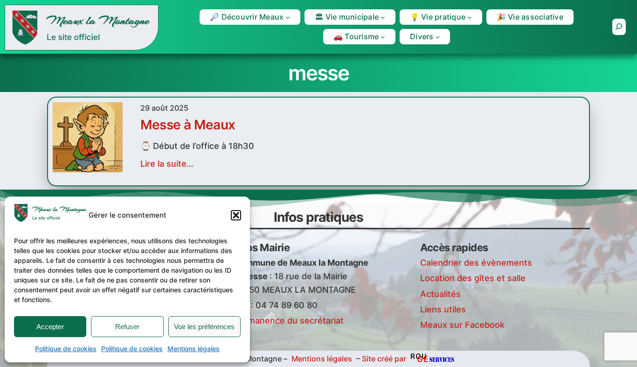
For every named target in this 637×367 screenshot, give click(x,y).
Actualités (440, 294)
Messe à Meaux (187, 125)
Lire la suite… (167, 164)
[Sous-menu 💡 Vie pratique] (469, 17)
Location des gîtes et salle (473, 278)
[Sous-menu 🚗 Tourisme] (383, 37)
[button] (236, 215)
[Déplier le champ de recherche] (619, 27)
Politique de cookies (66, 349)
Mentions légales (193, 349)
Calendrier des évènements (476, 263)
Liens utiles (443, 309)
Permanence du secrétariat (289, 320)
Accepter (50, 327)
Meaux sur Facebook (462, 325)
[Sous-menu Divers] (438, 37)
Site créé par (384, 358)
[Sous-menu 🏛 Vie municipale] (383, 17)
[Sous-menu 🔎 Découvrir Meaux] (287, 17)
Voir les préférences (204, 327)
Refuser (127, 327)
